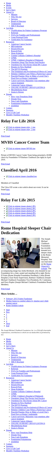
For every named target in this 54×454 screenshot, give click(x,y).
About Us (10, 12)
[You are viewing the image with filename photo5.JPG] (21, 215)
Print (3, 136)
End (7, 326)
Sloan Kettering (17, 53)
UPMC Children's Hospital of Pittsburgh (27, 60)
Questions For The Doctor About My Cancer (29, 65)
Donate (9, 94)
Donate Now (16, 99)
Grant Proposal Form (19, 37)
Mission (14, 14)
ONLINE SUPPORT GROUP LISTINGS (28, 87)
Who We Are (16, 17)
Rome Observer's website (46, 266)
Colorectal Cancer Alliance (21, 85)
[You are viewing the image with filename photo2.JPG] (21, 208)
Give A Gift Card (13, 112)
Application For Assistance (21, 39)
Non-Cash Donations (19, 101)
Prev (8, 312)
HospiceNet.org (17, 49)
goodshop (15, 106)
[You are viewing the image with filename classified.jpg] (21, 176)
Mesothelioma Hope (19, 90)
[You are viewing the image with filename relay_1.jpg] (20, 127)
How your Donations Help (21, 96)
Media (8, 5)
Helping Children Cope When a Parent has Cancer (31, 74)
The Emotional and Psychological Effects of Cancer (31, 71)
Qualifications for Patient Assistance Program (29, 30)
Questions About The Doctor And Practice (28, 62)
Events (8, 8)
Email (7, 136)
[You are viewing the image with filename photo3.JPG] (21, 211)
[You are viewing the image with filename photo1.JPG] (21, 206)
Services (14, 19)
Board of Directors (18, 21)
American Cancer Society (21, 44)
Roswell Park (16, 51)
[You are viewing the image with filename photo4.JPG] (21, 213)
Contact (9, 108)
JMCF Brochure (17, 26)
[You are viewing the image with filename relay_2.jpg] (20, 129)
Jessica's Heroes (17, 92)
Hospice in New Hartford (21, 67)
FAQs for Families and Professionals (25, 35)
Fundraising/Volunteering (21, 103)
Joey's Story (11, 10)
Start (8, 310)
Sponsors (9, 110)
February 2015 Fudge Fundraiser (19, 299)
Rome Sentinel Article (14, 305)
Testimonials (16, 24)
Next (8, 323)
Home (8, 3)
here (8, 189)
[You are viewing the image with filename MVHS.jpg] (20, 148)
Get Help (9, 28)
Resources (10, 42)
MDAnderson (16, 46)
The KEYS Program (19, 69)
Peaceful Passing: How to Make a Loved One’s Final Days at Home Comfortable (30, 77)
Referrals (14, 33)
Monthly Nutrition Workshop (17, 115)
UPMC (14, 58)
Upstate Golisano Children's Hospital (25, 55)
